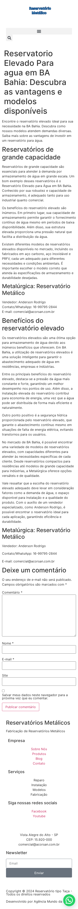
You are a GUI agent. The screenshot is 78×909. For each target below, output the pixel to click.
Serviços (16, 771)
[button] (39, 31)
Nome (8, 643)
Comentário (12, 592)
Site (5, 675)
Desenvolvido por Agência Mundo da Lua (37, 901)
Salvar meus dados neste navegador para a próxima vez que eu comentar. (35, 696)
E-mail (8, 659)
